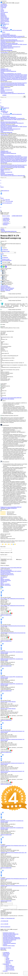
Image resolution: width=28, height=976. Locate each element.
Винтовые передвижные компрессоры (9, 43)
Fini (23, 36)
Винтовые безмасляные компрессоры (9, 39)
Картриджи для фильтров (6, 85)
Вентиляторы (12, 74)
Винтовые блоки (19, 74)
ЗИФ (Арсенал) (17, 37)
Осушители (24, 82)
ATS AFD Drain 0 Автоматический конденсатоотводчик (13, 625)
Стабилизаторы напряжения (9, 943)
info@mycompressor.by (5, 926)
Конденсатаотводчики (12, 82)
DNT (12, 92)
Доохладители (4, 82)
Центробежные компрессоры (7, 47)
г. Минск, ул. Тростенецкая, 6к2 (8, 918)
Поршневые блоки (5, 77)
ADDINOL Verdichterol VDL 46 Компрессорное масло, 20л (13, 845)
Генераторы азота (4, 68)
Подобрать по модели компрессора (8, 71)
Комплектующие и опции (9, 945)
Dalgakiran (5, 36)
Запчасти (5, 944)
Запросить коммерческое (6, 260)
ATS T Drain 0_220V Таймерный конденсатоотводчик (12, 598)
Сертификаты (4, 4)
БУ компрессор (13, 93)
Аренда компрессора (5, 93)
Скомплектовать (4, 285)
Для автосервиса (4, 52)
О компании (3, 7)
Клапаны (3, 75)
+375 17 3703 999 (4, 923)
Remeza (2, 37)
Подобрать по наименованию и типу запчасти (11, 73)
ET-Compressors (19, 36)
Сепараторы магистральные (7, 84)
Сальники (24, 75)
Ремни (2, 78)
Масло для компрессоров (16, 75)
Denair (14, 36)
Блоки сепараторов (5, 74)
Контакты (3, 22)
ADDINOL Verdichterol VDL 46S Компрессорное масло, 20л (14, 878)
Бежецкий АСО (10, 37)
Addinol (2, 88)
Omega (7, 70)
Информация (3, 15)
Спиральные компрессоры (6, 50)
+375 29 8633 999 (4, 921)
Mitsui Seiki (16, 40)
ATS (10, 70)
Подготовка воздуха (7, 940)
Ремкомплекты (23, 77)
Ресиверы (3, 91)
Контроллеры (8, 75)
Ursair (5, 37)
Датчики (25, 74)
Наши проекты (4, 5)
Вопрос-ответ (4, 6)
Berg (2, 36)
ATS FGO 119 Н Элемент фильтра (8, 701)
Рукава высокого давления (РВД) (11, 78)
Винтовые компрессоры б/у (9, 935)
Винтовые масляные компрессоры (8, 35)
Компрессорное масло (5, 87)
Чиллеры (19, 82)
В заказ (2, 253)
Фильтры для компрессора (6, 79)
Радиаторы (17, 77)
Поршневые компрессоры (6, 45)
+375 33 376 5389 (9, 201)
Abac (2, 46)
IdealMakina (3, 70)
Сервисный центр (21, 93)
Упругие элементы (23, 78)
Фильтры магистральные (18, 84)
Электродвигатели (16, 79)
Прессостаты (12, 77)
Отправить (3, 910)
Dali (12, 36)
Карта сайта (3, 949)
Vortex (9, 36)
